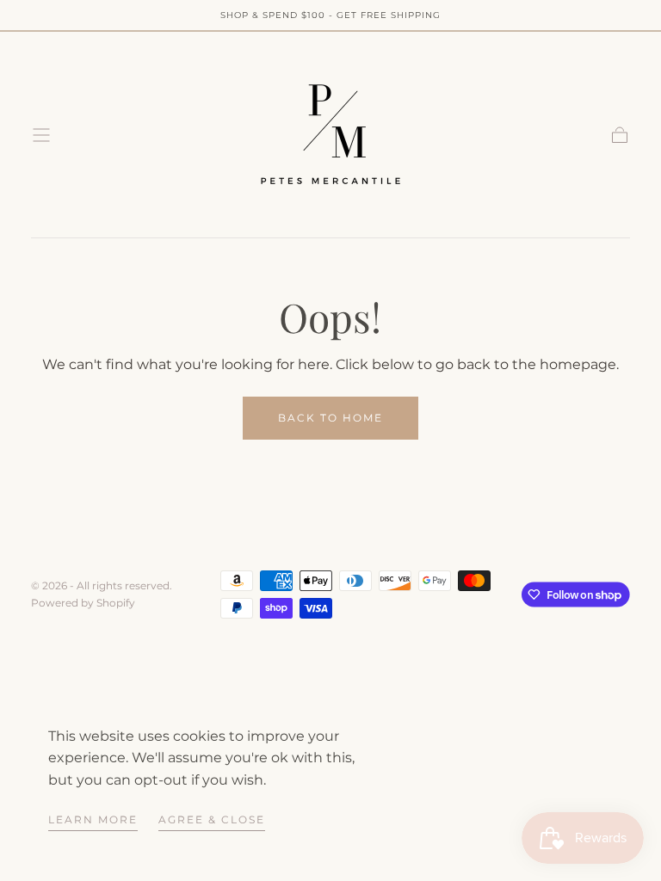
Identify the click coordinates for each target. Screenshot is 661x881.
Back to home (330, 417)
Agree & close (211, 819)
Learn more (93, 819)
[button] (41, 135)
